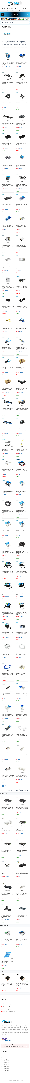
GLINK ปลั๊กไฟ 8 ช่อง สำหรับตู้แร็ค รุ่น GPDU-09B (8, 429)
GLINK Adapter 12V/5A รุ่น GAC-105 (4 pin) (22, 83)
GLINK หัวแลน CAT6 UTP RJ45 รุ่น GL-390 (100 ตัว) (7, 715)
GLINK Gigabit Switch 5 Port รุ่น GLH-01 (7, 144)
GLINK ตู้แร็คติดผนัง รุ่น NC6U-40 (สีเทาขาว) (7, 389)
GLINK (11, 22)
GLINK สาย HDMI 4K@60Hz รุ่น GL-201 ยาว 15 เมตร (21, 511)
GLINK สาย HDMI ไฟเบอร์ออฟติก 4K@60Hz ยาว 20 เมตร (7, 593)
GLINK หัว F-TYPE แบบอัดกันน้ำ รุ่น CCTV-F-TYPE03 (7, 694)
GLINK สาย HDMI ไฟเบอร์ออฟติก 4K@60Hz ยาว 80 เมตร (7, 633)
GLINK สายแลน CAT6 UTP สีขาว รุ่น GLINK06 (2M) (22, 654)
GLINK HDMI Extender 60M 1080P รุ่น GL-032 (7, 164)
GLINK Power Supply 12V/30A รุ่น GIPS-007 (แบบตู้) (22, 267)
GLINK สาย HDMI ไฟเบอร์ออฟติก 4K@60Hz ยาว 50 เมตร (7, 613)
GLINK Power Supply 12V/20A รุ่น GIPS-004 (21, 246)
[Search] (27, 14)
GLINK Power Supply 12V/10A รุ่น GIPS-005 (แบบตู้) (8, 246)
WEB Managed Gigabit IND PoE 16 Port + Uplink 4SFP (22, 808)
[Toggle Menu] (2, 14)
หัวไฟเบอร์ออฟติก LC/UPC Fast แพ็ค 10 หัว (7, 962)
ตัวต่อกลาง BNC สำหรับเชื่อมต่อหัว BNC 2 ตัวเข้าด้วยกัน (22, 755)
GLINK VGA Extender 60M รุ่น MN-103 (8, 307)
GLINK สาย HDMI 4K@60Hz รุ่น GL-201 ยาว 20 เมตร (7, 532)
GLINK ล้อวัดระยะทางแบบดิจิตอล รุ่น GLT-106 (21, 450)
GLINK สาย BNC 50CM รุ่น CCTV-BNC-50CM (7, 470)
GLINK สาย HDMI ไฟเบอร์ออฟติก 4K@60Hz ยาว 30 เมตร (21, 593)
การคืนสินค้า (6, 1068)
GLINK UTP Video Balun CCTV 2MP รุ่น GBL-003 (21, 287)
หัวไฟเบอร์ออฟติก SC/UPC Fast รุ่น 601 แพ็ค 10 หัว (21, 940)
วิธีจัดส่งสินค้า (6, 1062)
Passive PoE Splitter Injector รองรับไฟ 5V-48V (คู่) (21, 735)
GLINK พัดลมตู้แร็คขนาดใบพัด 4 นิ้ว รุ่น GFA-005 (21, 429)
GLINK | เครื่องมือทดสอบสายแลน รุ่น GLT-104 (21, 63)
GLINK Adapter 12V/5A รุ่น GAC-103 (7, 83)
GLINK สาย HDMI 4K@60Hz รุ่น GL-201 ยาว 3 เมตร (22, 532)
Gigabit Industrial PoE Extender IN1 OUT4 (21, 829)
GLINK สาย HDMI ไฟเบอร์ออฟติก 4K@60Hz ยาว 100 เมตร (22, 572)
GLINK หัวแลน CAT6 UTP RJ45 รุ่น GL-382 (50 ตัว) (21, 694)
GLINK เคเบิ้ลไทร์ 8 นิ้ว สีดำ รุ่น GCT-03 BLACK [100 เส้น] (7, 735)
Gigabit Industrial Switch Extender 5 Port (21, 851)
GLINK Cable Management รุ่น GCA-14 (8, 124)
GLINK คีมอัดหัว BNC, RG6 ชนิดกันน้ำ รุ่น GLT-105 (7, 368)
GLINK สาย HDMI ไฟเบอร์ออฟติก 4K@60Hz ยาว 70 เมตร (21, 613)
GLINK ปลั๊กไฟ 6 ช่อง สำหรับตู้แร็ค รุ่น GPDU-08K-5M (22, 409)
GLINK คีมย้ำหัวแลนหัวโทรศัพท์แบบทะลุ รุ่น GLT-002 (21, 348)
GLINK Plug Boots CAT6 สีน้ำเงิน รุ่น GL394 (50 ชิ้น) (7, 226)
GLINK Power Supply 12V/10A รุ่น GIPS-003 (21, 226)
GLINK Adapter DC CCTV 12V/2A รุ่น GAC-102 (21, 103)
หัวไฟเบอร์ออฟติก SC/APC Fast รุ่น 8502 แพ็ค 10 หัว (7, 940)
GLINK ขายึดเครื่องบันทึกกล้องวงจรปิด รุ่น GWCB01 (21, 307)
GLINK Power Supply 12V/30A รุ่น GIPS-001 (6, 266)
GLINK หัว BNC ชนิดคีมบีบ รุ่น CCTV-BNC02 (21, 674)
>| (10, 785)
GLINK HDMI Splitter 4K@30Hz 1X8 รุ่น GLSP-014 (21, 185)
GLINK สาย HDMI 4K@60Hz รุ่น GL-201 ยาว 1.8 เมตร (21, 491)
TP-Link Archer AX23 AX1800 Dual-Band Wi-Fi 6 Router (7, 916)
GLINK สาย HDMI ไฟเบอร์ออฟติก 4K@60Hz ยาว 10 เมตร (7, 572)
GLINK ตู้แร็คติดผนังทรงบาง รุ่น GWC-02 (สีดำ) (22, 389)
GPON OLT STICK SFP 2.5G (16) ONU (7, 873)
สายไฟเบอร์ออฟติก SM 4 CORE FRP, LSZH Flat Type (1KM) (22, 984)
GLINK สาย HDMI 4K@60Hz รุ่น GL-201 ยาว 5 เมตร (8, 552)
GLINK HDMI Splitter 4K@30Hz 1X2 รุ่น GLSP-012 (21, 165)
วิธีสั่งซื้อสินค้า (6, 1060)
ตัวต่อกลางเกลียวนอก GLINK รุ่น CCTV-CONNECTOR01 (8, 776)
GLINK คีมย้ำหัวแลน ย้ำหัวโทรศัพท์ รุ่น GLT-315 (7, 348)
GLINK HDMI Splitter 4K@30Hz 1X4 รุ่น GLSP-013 (7, 185)
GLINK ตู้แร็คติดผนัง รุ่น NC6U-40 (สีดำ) (21, 368)
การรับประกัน (6, 1066)
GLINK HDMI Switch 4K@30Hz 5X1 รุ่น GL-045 (7, 205)
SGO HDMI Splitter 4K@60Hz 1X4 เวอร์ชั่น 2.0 (7, 894)
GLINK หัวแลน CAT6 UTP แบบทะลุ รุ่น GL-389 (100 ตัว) (21, 715)
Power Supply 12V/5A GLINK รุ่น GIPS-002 (6, 755)
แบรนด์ (6, 22)
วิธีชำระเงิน (6, 1064)
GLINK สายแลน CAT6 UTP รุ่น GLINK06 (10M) (7, 654)
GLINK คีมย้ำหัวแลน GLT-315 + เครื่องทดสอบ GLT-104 (22, 327)
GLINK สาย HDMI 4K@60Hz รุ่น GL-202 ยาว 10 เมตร (22, 552)
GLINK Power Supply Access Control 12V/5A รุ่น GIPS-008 (8, 287)
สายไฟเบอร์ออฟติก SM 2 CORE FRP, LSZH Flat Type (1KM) (7, 984)
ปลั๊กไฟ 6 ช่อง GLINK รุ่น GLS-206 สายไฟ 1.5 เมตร (21, 776)
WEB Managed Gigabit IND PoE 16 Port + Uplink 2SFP (7, 808)
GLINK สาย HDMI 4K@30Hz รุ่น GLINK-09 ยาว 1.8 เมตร (21, 470)
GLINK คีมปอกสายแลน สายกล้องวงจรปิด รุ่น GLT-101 (7, 327)
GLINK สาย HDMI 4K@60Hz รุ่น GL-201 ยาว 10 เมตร (7, 511)
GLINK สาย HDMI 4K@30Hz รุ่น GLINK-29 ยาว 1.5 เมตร (7, 491)
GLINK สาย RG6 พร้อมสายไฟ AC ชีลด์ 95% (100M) (21, 633)
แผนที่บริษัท (6, 1055)
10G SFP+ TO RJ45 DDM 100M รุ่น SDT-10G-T (21, 894)
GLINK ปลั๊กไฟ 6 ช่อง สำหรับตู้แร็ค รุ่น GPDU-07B (8, 409)
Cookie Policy (6, 1070)
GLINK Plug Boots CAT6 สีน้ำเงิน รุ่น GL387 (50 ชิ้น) (21, 205)
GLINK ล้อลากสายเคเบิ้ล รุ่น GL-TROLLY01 (7, 450)
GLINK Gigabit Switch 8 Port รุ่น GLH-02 (21, 144)
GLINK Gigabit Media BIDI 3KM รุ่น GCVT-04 (21, 124)
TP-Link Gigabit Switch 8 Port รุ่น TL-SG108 (21, 916)
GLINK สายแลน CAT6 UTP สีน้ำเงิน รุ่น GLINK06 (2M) (7, 674)
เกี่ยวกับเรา (5, 1058)
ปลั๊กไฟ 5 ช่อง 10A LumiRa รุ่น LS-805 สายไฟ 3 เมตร (7, 829)
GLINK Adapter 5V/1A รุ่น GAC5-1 (7, 103)
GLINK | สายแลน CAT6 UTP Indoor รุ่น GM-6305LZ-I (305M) (8, 63)
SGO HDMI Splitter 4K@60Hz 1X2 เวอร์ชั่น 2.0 (22, 873)
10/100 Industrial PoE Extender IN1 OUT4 (6, 851)
